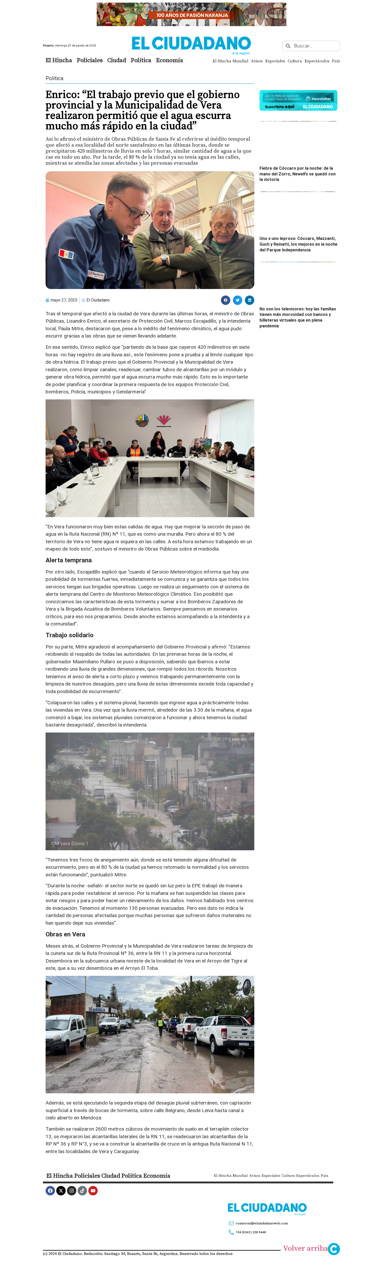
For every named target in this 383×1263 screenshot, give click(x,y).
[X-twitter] (61, 1190)
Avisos (257, 61)
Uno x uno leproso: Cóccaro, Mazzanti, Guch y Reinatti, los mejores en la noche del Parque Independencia (298, 244)
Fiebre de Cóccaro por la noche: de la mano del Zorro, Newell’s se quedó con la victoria (298, 174)
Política (141, 60)
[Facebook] (50, 1190)
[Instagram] (71, 1190)
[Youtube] (93, 1190)
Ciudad (116, 60)
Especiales (275, 61)
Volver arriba (305, 1248)
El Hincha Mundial (230, 61)
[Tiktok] (82, 1190)
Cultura (295, 61)
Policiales (90, 60)
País (336, 61)
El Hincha (59, 60)
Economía (169, 60)
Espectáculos (317, 61)
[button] (225, 300)
